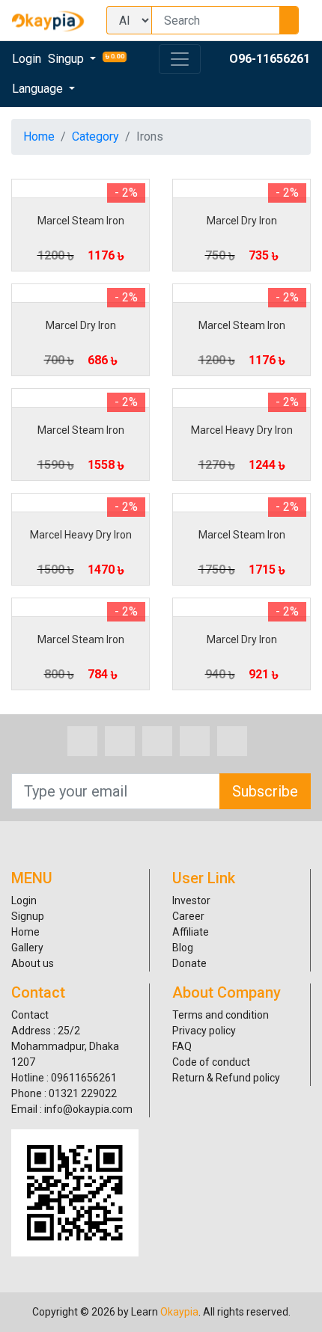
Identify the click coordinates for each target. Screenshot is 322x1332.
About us (32, 963)
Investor (191, 900)
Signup (27, 916)
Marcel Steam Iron (80, 221)
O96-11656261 (269, 59)
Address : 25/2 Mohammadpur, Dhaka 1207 (65, 1046)
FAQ (182, 1046)
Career (188, 916)
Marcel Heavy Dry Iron (242, 430)
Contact (30, 1015)
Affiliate (190, 932)
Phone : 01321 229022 (64, 1093)
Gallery (27, 948)
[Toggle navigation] (180, 59)
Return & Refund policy (226, 1078)
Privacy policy (204, 1031)
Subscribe (265, 791)
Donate (189, 963)
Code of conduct (211, 1062)
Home (39, 136)
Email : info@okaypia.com (72, 1109)
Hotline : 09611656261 (64, 1078)
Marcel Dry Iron (242, 221)
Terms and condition (220, 1015)
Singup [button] (67, 59)
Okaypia (179, 1312)
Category (95, 136)
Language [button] (39, 89)
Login (26, 59)
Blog (182, 948)
